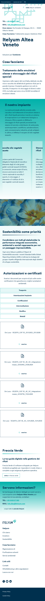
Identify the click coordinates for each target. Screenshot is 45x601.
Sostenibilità (7, 539)
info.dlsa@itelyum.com (16, 24)
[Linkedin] (10, 581)
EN (25, 2)
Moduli (22, 316)
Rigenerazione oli (9, 549)
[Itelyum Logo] (8, 7)
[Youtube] (7, 581)
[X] (4, 581)
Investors (6, 536)
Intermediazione (22, 306)
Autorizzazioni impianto (23, 295)
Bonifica (22, 311)
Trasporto (22, 290)
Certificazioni (22, 300)
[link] (33, 7)
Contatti (5, 565)
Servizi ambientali (9, 555)
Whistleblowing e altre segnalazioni (15, 569)
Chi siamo (6, 532)
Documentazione (6, 2)
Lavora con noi (17, 2)
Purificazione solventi (10, 552)
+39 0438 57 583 (12, 500)
